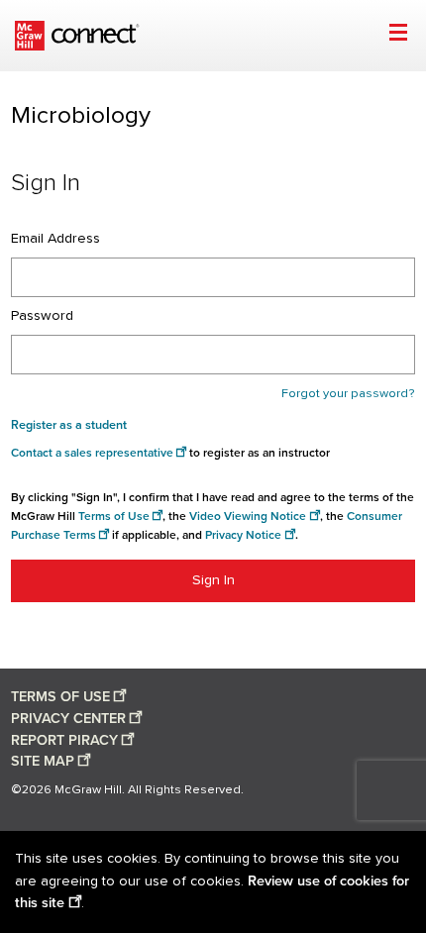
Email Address (55, 239)
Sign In (213, 580)
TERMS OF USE (60, 696)
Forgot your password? (348, 393)
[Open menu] (397, 35)
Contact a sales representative (92, 453)
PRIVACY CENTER (68, 718)
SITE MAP (42, 761)
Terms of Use (114, 516)
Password (42, 316)
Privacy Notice (243, 535)
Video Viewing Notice (247, 516)
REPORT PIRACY (64, 740)
